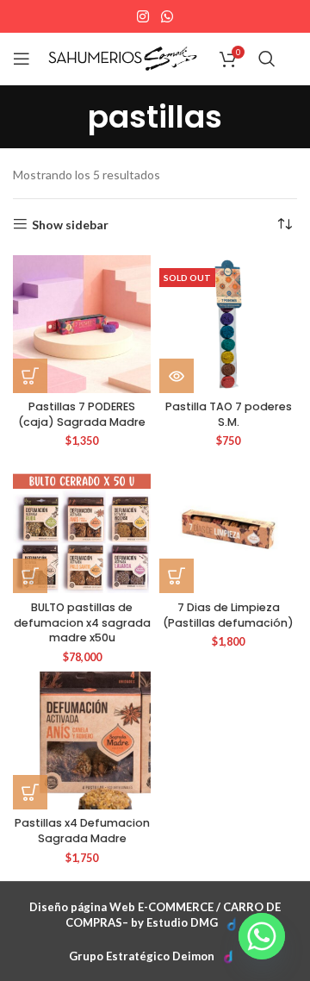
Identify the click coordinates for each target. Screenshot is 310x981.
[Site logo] (122, 57)
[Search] (267, 58)
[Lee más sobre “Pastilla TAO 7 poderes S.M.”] (176, 376)
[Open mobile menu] (21, 58)
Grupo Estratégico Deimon (141, 956)
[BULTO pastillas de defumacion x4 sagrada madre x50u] (82, 524)
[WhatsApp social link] (166, 16)
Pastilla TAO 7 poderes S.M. (228, 414)
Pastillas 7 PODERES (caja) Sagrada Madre (82, 414)
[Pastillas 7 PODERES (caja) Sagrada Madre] (82, 324)
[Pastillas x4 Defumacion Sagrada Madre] (82, 740)
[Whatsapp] (262, 936)
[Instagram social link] (143, 16)
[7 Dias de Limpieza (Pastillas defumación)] (228, 524)
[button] (30, 376)
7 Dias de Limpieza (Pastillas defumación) (228, 615)
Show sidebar (70, 224)
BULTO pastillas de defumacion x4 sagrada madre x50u (82, 622)
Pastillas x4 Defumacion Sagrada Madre (82, 830)
